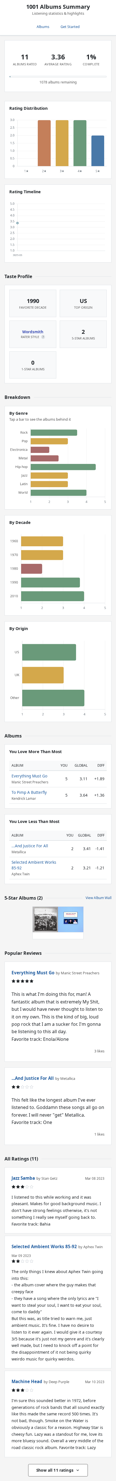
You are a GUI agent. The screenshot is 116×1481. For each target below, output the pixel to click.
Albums (43, 26)
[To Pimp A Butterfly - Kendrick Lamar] (45, 919)
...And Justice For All (30, 845)
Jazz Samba (23, 1178)
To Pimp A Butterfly (29, 792)
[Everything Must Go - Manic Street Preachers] (70, 919)
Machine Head (27, 1381)
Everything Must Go (29, 776)
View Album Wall (98, 897)
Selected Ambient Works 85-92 (44, 1246)
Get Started (70, 26)
